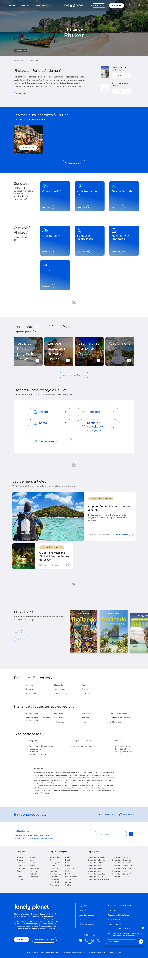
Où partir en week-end (122, 866)
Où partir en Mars (96, 863)
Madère (68, 882)
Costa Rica (22, 866)
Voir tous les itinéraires (74, 163)
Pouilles (68, 860)
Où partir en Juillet (96, 874)
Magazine (82, 911)
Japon (32, 863)
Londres (53, 871)
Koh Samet (59, 722)
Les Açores (70, 874)
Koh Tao (85, 718)
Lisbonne (54, 868)
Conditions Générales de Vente (95, 952)
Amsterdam (55, 857)
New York (54, 885)
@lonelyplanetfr (128, 814)
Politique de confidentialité (49, 952)
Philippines (34, 868)
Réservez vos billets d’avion (40, 746)
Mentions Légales (33, 952)
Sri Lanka (33, 874)
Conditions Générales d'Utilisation (72, 952)
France (20, 874)
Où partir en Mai (95, 868)
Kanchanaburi (60, 689)
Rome (67, 866)
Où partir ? (83, 906)
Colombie (21, 868)
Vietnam (69, 885)
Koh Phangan (32, 714)
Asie (22, 60)
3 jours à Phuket (28, 147)
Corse (52, 866)
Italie (31, 860)
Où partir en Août (96, 877)
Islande (32, 857)
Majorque (54, 877)
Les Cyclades (56, 863)
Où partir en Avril (95, 866)
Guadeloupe (55, 874)
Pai (83, 685)
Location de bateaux (36, 755)
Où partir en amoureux (122, 868)
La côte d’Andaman (118, 714)
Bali (52, 860)
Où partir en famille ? (121, 874)
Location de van (34, 749)
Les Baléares (71, 877)
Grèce (19, 877)
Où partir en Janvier (96, 857)
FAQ (80, 920)
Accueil (16, 60)
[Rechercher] (130, 5)
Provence (69, 863)
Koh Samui (86, 714)
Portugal (33, 871)
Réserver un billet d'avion (118, 915)
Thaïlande (74, 29)
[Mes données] (139, 5)
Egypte (20, 871)
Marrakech (54, 882)
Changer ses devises (124, 752)
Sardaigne (69, 868)
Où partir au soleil (120, 871)
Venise (68, 880)
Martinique (54, 880)
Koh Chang (58, 714)
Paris (67, 857)
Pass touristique (122, 749)
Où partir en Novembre (122, 860)
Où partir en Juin (95, 871)
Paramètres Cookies (114, 952)
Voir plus (18, 93)
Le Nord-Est (115, 722)
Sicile (67, 871)
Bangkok (30, 689)
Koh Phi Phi (59, 718)
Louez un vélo (33, 752)
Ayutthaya (31, 685)
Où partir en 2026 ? (120, 877)
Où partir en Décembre (122, 863)
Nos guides (116, 5)
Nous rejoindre (114, 920)
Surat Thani (87, 693)
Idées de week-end (86, 915)
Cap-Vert (21, 863)
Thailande (33, 877)
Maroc (32, 866)
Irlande (20, 880)
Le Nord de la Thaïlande (121, 718)
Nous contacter (114, 924)
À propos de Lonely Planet (119, 906)
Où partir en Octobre (121, 857)
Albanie (20, 857)
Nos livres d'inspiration (44, 940)
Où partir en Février (96, 860)
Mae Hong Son (60, 693)
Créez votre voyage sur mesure (84, 746)
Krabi (84, 722)
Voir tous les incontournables (74, 375)
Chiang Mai (31, 693)
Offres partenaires (86, 924)
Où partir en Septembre (98, 880)
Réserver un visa (122, 746)
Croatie (20, 860)
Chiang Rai (58, 685)
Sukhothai (86, 689)
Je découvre (22, 639)
